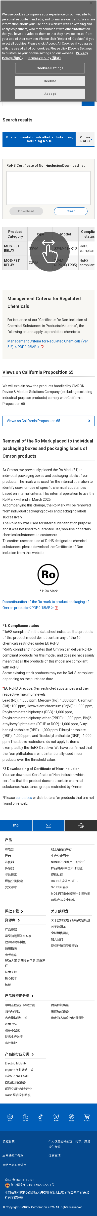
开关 (8, 855)
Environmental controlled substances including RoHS (39, 139)
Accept (50, 94)
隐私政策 (8, 1141)
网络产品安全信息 (63, 900)
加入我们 (57, 939)
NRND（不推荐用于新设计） (68, 862)
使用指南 (11, 948)
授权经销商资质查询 (64, 945)
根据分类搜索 (14, 881)
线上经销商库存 (61, 849)
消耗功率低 (12, 1011)
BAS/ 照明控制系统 (18, 1095)
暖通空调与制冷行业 (18, 1089)
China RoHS (85, 139)
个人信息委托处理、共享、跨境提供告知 (69, 1144)
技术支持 (11, 972)
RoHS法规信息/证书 (64, 881)
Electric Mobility (16, 1063)
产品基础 (11, 929)
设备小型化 (12, 1030)
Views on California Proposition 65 (33, 421)
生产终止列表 (60, 856)
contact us (24, 798)
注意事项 (54, 1156)
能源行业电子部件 (17, 1076)
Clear (71, 211)
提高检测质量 (60, 1005)
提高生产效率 (14, 1037)
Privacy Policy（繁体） (44, 58)
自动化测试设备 (15, 1082)
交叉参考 (11, 887)
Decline (50, 81)
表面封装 (11, 1024)
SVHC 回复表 (59, 887)
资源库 (10, 920)
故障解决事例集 (15, 942)
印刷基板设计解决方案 (20, 1005)
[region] (48, 51)
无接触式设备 (60, 1011)
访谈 (8, 985)
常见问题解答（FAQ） (18, 936)
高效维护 (11, 1043)
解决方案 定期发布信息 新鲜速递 (25, 963)
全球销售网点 (60, 933)
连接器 (9, 862)
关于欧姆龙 (58, 927)
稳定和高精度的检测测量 (67, 1018)
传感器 (9, 868)
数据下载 (12, 911)
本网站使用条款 (12, 1156)
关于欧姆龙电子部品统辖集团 (70, 920)
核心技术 (11, 978)
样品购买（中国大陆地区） (67, 868)
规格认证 (57, 875)
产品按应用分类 (17, 996)
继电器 (9, 849)
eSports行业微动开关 (19, 1070)
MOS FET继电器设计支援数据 (70, 893)
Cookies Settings (50, 68)
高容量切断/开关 (16, 1018)
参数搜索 (11, 874)
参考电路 (11, 955)
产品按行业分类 (17, 1054)
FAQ (16, 825)
